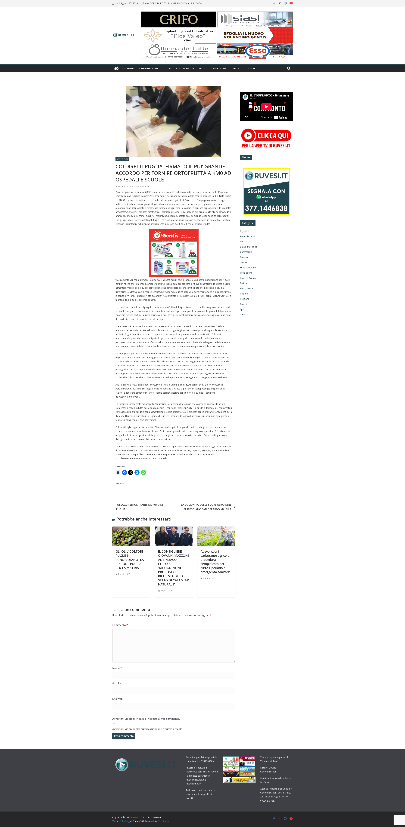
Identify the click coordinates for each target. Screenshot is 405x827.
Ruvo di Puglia (185, 68)
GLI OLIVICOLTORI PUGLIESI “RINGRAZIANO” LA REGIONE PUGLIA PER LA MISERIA (129, 559)
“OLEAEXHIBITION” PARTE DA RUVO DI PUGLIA (139, 507)
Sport (243, 309)
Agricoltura (122, 159)
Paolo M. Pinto (143, 186)
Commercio (246, 251)
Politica (243, 283)
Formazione (246, 272)
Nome (117, 668)
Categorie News (148, 68)
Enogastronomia (248, 267)
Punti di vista (246, 288)
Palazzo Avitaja (248, 277)
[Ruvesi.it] (116, 68)
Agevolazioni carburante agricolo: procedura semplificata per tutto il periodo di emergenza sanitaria (216, 561)
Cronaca (244, 257)
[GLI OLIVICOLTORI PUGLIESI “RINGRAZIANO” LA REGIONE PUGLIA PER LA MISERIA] (131, 528)
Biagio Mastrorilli (248, 246)
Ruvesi (243, 304)
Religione (244, 298)
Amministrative (247, 236)
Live (169, 68)
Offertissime (219, 68)
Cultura (243, 262)
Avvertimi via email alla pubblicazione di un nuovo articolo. (147, 729)
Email (116, 683)
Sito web (117, 699)
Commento (120, 625)
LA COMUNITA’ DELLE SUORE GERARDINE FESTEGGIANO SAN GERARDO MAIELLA (206, 507)
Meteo (202, 68)
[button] (160, 68)
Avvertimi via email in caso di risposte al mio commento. (146, 718)
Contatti (237, 68)
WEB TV (251, 68)
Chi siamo (128, 68)
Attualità (244, 241)
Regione (244, 293)
